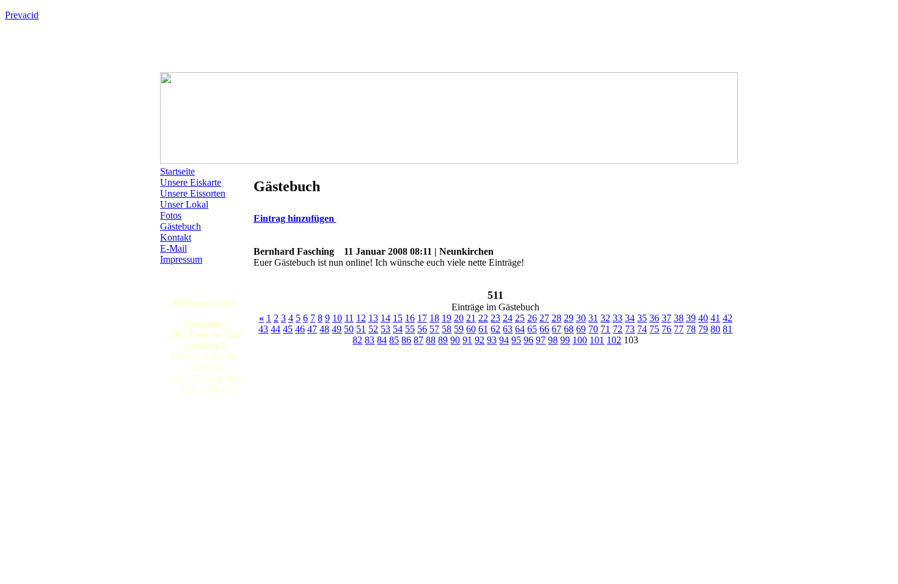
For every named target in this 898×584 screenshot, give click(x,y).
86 (406, 340)
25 (520, 318)
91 (467, 340)
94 (504, 340)
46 (300, 329)
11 (349, 318)
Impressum (181, 259)
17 (422, 318)
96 (528, 340)
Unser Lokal (184, 204)
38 (679, 318)
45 (288, 329)
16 (410, 318)
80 (715, 329)
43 (263, 329)
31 (593, 318)
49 (336, 329)
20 (459, 318)
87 (418, 340)
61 (483, 329)
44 (275, 329)
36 (654, 318)
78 (691, 329)
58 (446, 329)
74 (642, 329)
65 (532, 329)
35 (642, 318)
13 (373, 318)
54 (398, 329)
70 (593, 329)
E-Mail (173, 248)
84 (382, 340)
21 (471, 318)
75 (654, 329)
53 (385, 329)
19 (446, 318)
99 (565, 340)
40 (703, 318)
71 (605, 329)
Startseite (177, 171)
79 (703, 329)
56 (422, 329)
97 (541, 340)
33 (617, 318)
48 (324, 329)
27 (544, 318)
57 (434, 329)
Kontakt (175, 237)
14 (385, 318)
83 (369, 340)
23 (495, 318)
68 (569, 329)
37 (666, 318)
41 (715, 318)
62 (495, 329)
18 (434, 318)
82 (357, 340)
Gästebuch (180, 226)
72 (617, 329)
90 (455, 340)
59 (459, 329)
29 (569, 318)
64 (520, 329)
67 (556, 329)
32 (605, 318)
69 (581, 329)
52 (373, 329)
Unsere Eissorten (192, 193)
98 (553, 340)
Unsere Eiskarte (190, 182)
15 (398, 318)
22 (483, 318)
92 (479, 340)
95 (516, 340)
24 (508, 318)
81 (727, 329)
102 (614, 340)
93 (492, 340)
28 (556, 318)
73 (630, 329)
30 (581, 318)
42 (727, 318)
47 (312, 329)
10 (337, 318)
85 (394, 340)
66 (544, 329)
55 (410, 329)
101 (597, 340)
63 (508, 329)
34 (630, 318)
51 (361, 329)
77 (679, 329)
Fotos (170, 215)
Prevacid (21, 15)
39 (691, 318)
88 (431, 340)
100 (579, 340)
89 (443, 340)
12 (361, 318)
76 (666, 329)
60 (471, 329)
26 (532, 318)
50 (349, 329)
